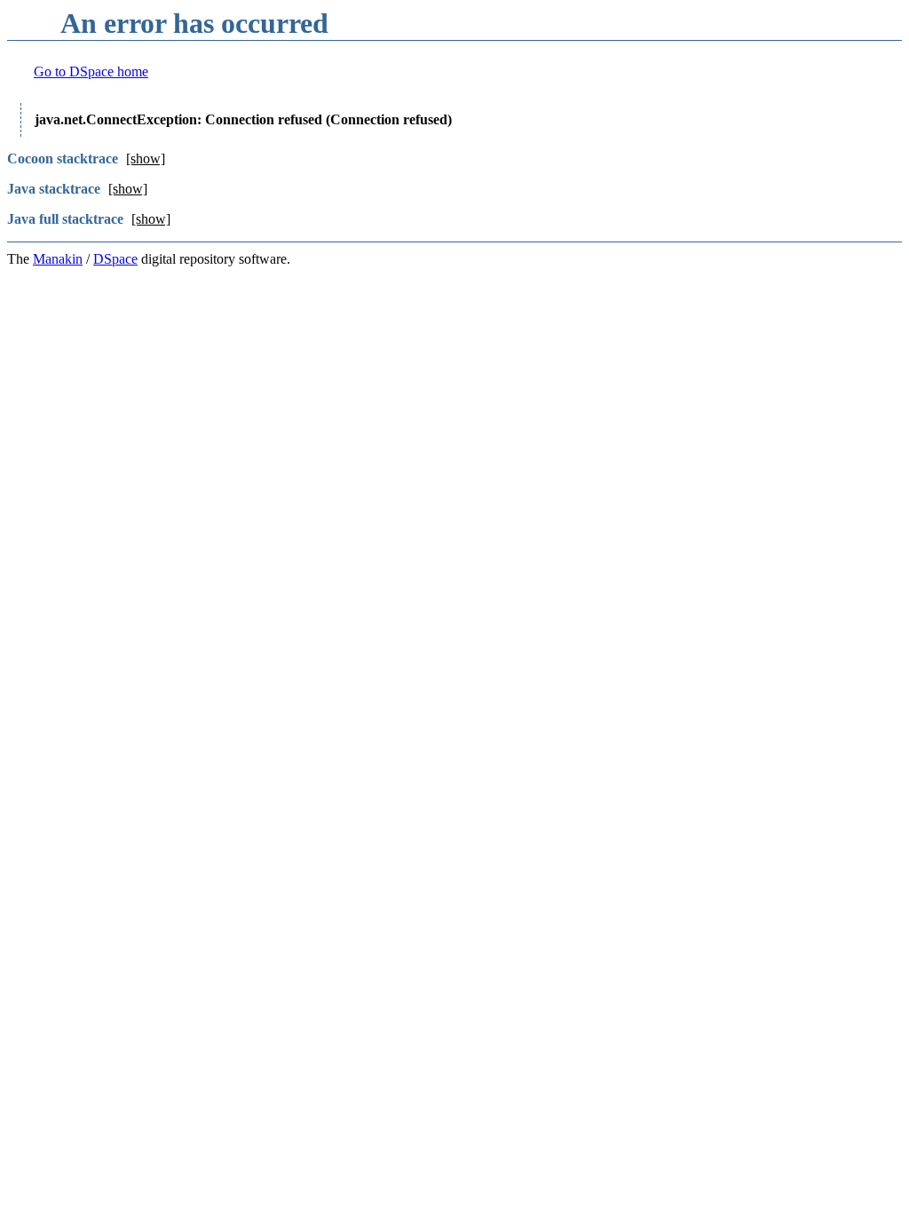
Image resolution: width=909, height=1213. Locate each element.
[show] (145, 158)
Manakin (58, 258)
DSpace (115, 258)
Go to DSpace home (91, 71)
